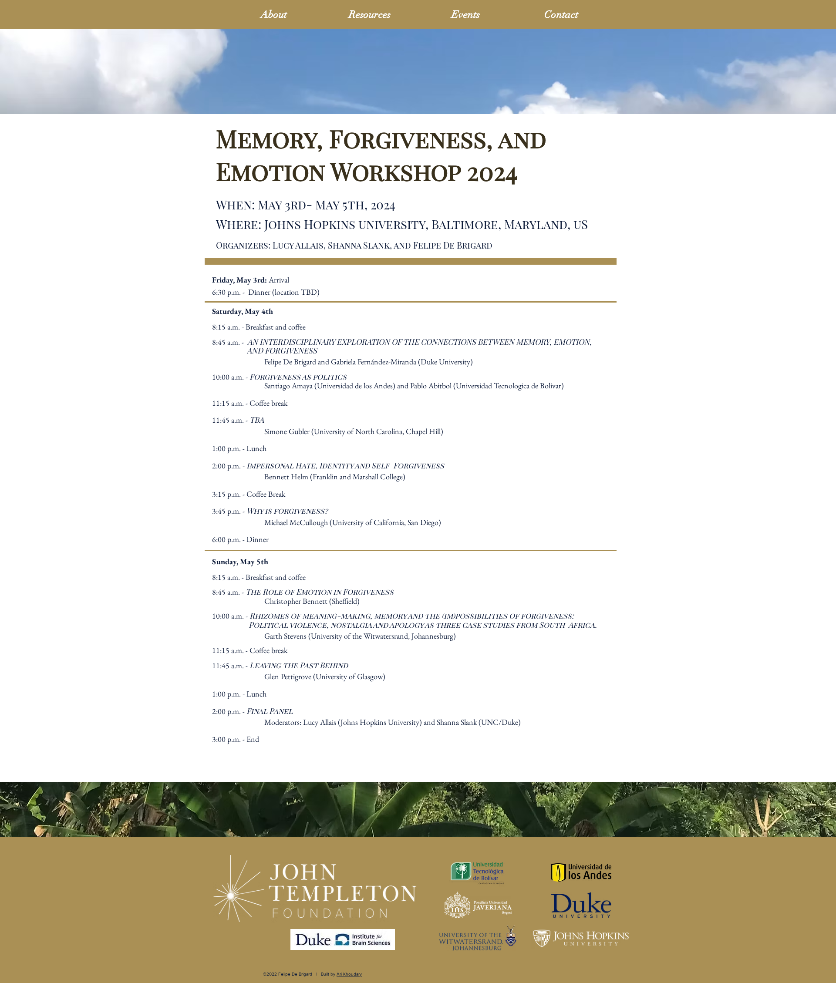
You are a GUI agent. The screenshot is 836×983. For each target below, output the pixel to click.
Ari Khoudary (349, 974)
